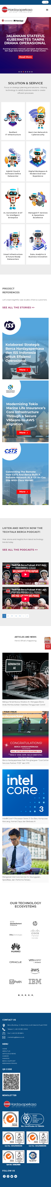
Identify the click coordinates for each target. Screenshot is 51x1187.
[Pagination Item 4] (28, 995)
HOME (4, 1049)
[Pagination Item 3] (25, 995)
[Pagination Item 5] (32, 995)
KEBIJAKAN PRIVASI (9, 1063)
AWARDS (5, 1058)
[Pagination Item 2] (22, 995)
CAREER (5, 1056)
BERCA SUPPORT (8, 1061)
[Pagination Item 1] (18, 995)
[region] (25, 42)
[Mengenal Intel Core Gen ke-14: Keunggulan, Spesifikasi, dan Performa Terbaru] (25, 851)
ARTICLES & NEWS (9, 1053)
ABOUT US (6, 1051)
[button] (25, 42)
